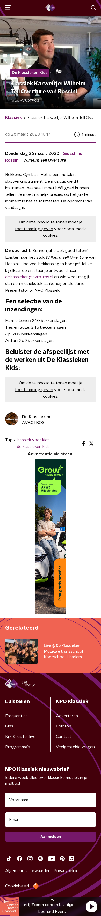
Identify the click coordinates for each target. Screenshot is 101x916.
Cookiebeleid (17, 886)
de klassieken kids (33, 447)
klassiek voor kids (33, 440)
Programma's (17, 747)
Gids (9, 726)
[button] (91, 906)
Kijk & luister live (20, 736)
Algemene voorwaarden (28, 871)
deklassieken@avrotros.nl (29, 277)
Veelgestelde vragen (75, 747)
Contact (63, 736)
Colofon (63, 726)
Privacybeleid (66, 871)
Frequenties (16, 716)
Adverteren (67, 716)
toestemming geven (34, 229)
